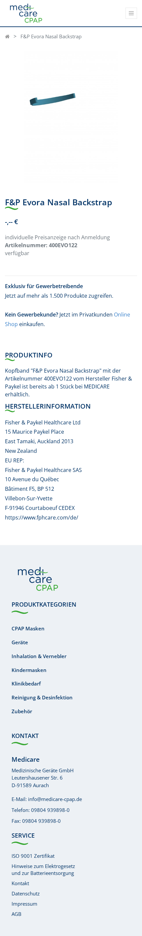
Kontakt (20, 883)
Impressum (24, 903)
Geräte (20, 642)
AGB (16, 914)
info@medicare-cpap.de (55, 799)
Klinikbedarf (26, 683)
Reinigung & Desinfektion (42, 697)
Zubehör (22, 711)
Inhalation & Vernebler (39, 656)
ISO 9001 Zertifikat (33, 855)
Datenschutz (26, 893)
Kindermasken (29, 670)
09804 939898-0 (50, 810)
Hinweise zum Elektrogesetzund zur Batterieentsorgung (43, 869)
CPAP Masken (28, 628)
